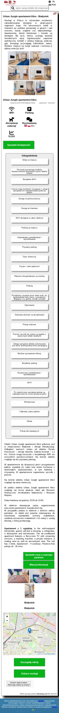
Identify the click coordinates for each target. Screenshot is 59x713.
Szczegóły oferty (29, 662)
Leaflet (39, 654)
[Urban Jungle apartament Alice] (19, 58)
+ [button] (7, 616)
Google (41, 701)
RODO (54, 707)
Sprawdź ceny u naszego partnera (38, 556)
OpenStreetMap (49, 654)
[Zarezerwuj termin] (55, 13)
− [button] (7, 620)
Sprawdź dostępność (18, 145)
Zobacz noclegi (29, 673)
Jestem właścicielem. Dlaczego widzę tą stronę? (19, 684)
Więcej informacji (39, 565)
